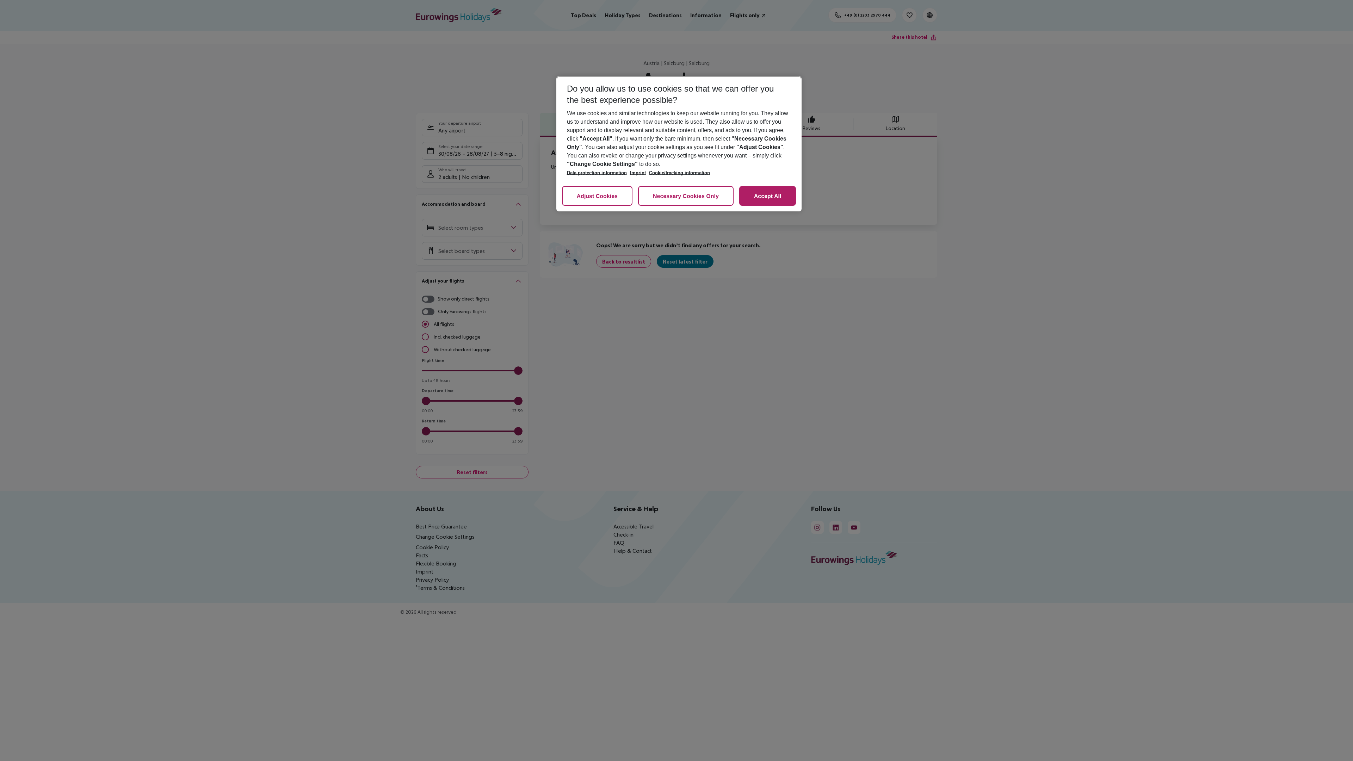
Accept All (767, 196)
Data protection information (597, 172)
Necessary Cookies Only (686, 196)
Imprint (638, 172)
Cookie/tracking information (679, 172)
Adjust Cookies (597, 196)
